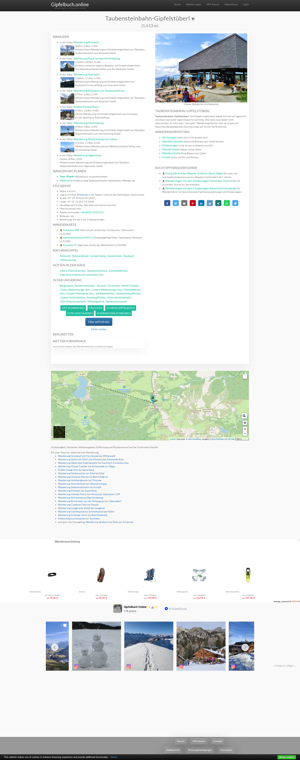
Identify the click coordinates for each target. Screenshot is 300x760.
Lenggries (100, 508)
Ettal (101, 473)
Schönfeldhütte (118, 270)
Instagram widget (283, 665)
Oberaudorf (115, 501)
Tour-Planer (67, 176)
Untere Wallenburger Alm (107, 289)
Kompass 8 (69, 244)
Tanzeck (101, 285)
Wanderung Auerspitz (86, 74)
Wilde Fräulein (130, 285)
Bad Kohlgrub (100, 476)
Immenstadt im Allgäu (103, 466)
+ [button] (245, 429)
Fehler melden (99, 329)
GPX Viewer (212, 4)
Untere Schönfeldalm (72, 297)
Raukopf (128, 255)
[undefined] (245, 376)
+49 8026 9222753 (91, 212)
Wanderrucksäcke (173, 141)
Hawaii (95, 504)
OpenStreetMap (194, 439)
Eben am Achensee (123, 521)
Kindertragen (170, 145)
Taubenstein (114, 255)
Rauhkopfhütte (96, 297)
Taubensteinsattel (116, 301)
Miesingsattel (96, 301)
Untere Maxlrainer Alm (80, 293)
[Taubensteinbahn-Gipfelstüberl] (153, 399)
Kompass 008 (71, 230)
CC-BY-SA (229, 439)
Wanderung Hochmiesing (88, 122)
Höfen (111, 511)
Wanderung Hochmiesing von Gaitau (95, 139)
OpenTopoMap (217, 439)
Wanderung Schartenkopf (71, 483)
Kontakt (217, 741)
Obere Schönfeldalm (119, 297)
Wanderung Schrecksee (70, 497)
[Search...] (244, 415)
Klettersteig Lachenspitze (71, 518)
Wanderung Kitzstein (69, 490)
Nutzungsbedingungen (200, 749)
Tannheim (94, 518)
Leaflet (172, 439)
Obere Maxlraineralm (72, 270)
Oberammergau (98, 483)
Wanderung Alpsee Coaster (72, 466)
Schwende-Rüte (115, 459)
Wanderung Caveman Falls (72, 504)
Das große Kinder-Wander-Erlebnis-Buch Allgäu (194, 173)
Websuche (66, 180)
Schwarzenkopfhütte (128, 293)
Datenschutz (173, 749)
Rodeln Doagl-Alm (68, 469)
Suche (177, 4)
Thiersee (96, 480)
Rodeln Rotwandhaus (86, 106)
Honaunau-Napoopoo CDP (105, 494)
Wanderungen (193, 4)
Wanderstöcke (171, 149)
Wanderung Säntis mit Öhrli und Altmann (80, 459)
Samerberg (88, 469)
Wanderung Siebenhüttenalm (73, 487)
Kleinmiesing (68, 259)
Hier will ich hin (98, 322)
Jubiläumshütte (104, 293)
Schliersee (82, 194)
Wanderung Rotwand (86, 42)
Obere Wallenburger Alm (75, 289)
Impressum (226, 749)
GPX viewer (199, 741)
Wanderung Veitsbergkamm (73, 480)
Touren (181, 741)
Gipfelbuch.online (70, 4)
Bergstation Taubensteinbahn (77, 285)
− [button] (245, 433)
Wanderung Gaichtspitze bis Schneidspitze (80, 511)
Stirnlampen (169, 137)
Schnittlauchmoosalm (73, 301)
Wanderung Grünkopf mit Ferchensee (78, 455)
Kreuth (97, 487)
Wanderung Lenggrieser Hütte (74, 508)
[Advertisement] (201, 231)
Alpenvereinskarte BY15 (77, 237)
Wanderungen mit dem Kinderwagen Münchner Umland (198, 180)
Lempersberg (98, 255)
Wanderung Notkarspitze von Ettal (76, 473)
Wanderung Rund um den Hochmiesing (96, 58)
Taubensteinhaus (97, 270)
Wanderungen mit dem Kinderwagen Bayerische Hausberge (200, 188)
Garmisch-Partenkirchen (115, 462)
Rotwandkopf (80, 255)
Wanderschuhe (171, 153)
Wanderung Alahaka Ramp (72, 494)
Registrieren (231, 4)
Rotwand (65, 255)
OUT (296, 601)
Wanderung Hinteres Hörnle (73, 476)
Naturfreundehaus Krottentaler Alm (81, 274)
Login (246, 4)
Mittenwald (109, 455)
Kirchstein (113, 285)
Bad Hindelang (95, 497)
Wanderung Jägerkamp (87, 155)
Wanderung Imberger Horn (72, 515)
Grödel (166, 157)
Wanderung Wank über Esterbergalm (78, 462)
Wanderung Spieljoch (97, 521)
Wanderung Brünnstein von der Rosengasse (81, 501)
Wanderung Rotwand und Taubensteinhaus (99, 90)
